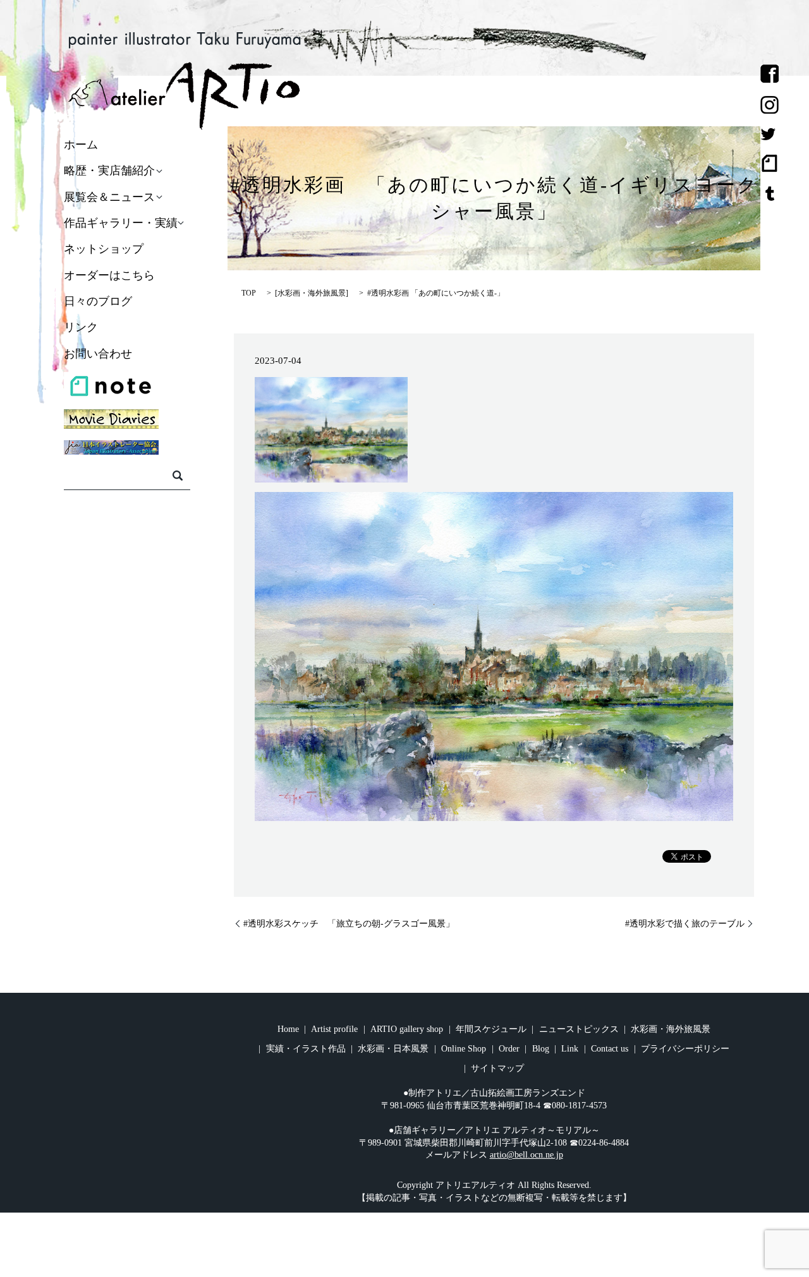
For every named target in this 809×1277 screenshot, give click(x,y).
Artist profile (334, 1029)
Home (288, 1029)
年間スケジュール (491, 1029)
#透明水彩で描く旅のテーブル (685, 923)
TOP (248, 293)
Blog (540, 1048)
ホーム (81, 144)
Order (509, 1048)
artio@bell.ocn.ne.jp (526, 1155)
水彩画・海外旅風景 (311, 293)
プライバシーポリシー (685, 1048)
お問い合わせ (98, 353)
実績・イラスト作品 (306, 1048)
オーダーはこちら (109, 275)
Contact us (609, 1048)
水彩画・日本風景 (393, 1048)
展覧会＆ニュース (109, 197)
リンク (81, 327)
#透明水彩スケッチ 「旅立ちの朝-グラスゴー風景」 (348, 923)
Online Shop (463, 1048)
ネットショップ (103, 249)
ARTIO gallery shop (406, 1029)
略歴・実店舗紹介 (109, 171)
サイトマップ (497, 1068)
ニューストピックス (579, 1029)
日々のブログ (98, 301)
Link (569, 1048)
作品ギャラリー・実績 (121, 223)
